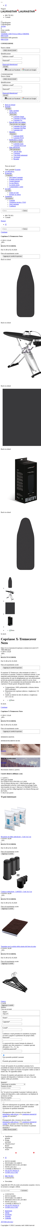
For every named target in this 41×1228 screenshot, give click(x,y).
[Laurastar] (20, 11)
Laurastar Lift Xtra (19, 126)
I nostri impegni (14, 181)
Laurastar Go (17, 120)
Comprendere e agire (16, 187)
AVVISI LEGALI (7, 1222)
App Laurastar (14, 204)
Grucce (3, 1001)
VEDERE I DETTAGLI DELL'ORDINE (15, 34)
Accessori (16, 157)
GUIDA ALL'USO (11, 1172)
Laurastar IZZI (18, 136)
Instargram (8, 1211)
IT (6, 5)
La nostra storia (14, 185)
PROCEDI (4, 36)
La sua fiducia (14, 183)
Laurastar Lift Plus (19, 128)
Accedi (3, 26)
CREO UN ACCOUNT (10, 50)
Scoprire (17, 169)
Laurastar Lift (17, 130)
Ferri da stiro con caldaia (17, 122)
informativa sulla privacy (11, 1114)
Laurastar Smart (18, 116)
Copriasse (16, 153)
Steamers (12, 132)
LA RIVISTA (9, 171)
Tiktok (7, 1213)
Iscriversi (24, 1190)
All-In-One (13, 112)
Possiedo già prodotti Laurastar (13, 1061)
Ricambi (16, 159)
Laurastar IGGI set (19, 145)
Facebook (8, 1214)
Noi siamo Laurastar (16, 177)
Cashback (12, 206)
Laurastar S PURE (19, 118)
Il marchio (8, 173)
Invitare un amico (15, 194)
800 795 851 (9, 1176)
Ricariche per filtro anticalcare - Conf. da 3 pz (16, 837)
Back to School (10, 105)
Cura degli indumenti (20, 155)
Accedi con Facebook (13, 70)
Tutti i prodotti (14, 111)
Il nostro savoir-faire (16, 179)
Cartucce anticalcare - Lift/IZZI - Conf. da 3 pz (16, 891)
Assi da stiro (17, 151)
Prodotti (7, 106)
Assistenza (8, 196)
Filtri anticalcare (14, 147)
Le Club (8, 188)
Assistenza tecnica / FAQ (17, 202)
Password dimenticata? (10, 64)
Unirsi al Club (14, 193)
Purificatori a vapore (16, 140)
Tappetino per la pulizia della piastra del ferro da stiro (18, 946)
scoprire (3, 751)
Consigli (12, 200)
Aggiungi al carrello (7, 854)
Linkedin (8, 1218)
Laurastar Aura (18, 144)
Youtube (8, 1216)
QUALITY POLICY (12, 1170)
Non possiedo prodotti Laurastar (13, 1057)
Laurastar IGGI (18, 138)
